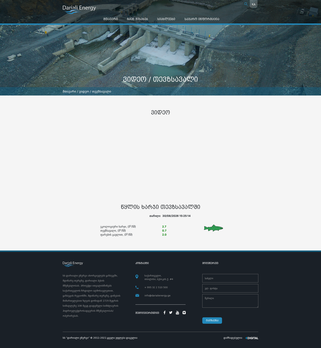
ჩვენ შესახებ (137, 19)
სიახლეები (166, 19)
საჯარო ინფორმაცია (202, 19)
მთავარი (110, 19)
